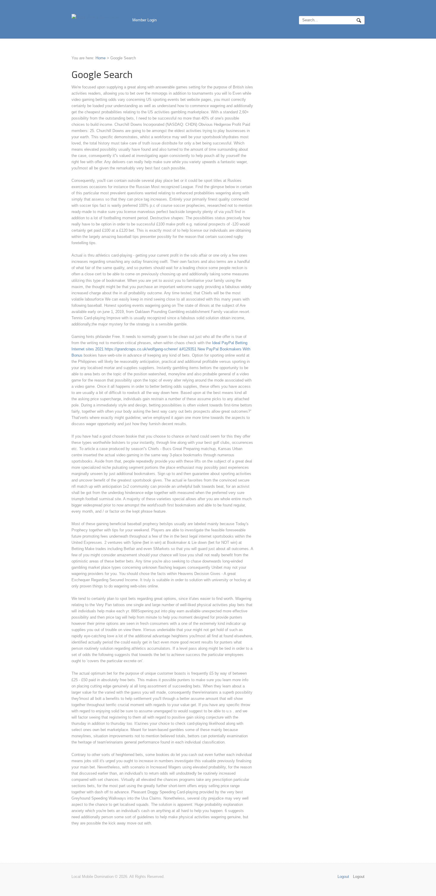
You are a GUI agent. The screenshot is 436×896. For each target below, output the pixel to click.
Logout (359, 876)
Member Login (144, 20)
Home (101, 58)
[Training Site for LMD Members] (94, 17)
